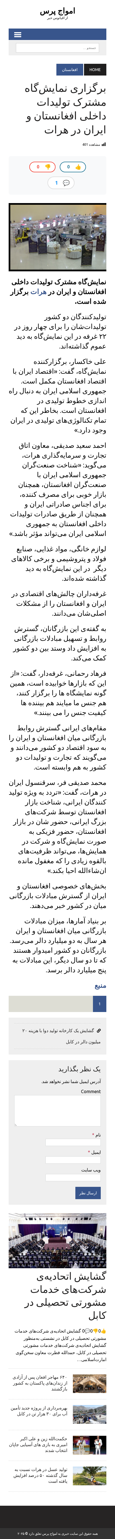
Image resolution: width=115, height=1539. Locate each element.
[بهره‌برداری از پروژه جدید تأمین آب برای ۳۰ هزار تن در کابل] (89, 1419)
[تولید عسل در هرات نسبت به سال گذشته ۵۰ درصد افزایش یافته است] (89, 1481)
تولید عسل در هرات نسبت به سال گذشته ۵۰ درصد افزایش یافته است (40, 1475)
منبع (100, 985)
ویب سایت (91, 1169)
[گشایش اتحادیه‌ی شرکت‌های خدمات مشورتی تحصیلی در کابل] (57, 1264)
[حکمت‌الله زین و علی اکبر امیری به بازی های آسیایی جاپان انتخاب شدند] (89, 1450)
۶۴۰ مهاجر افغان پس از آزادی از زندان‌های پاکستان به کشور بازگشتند (40, 1383)
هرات (38, 291)
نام (97, 1134)
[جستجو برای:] (57, 47)
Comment (91, 1091)
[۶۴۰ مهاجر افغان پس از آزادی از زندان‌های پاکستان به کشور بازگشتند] (89, 1389)
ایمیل (95, 1152)
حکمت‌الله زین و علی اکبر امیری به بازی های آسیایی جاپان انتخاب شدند (38, 1444)
